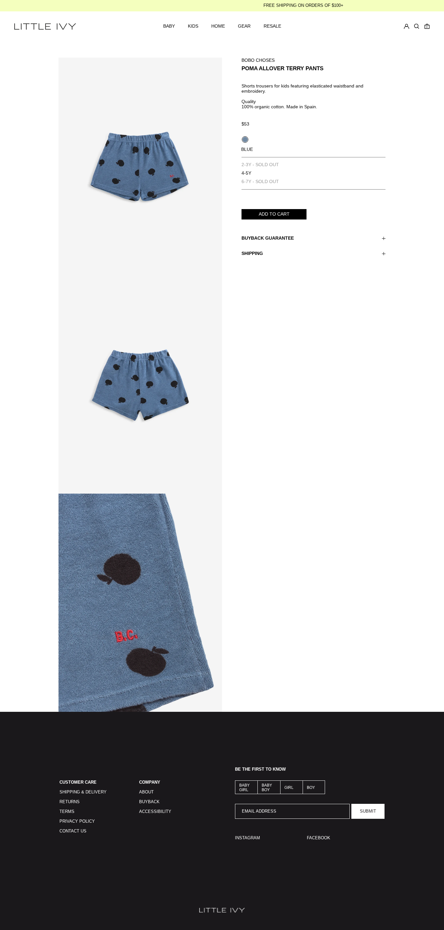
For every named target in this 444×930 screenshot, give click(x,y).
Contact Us (72, 831)
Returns (69, 802)
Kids (193, 26)
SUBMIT (368, 811)
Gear (244, 26)
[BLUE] (245, 139)
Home (218, 26)
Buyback (149, 802)
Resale (272, 26)
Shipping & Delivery (83, 792)
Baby (169, 26)
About (146, 792)
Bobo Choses (258, 60)
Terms (66, 811)
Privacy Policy (77, 821)
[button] (427, 26)
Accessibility (155, 811)
